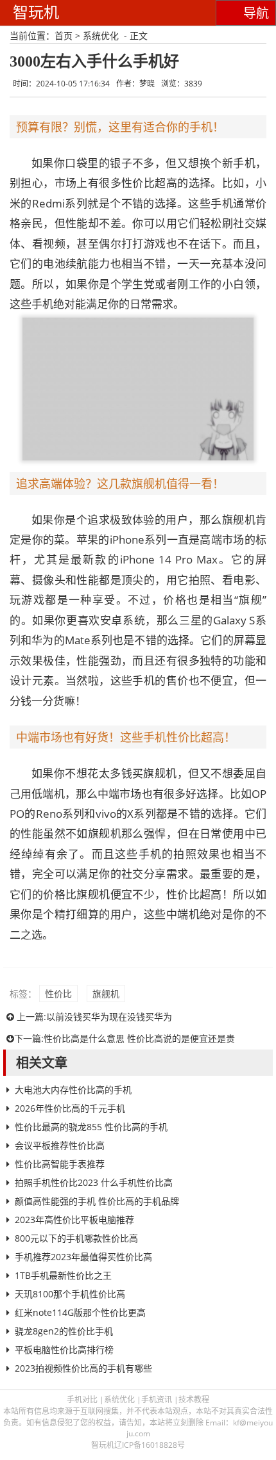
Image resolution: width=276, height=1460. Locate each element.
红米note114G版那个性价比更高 (80, 1312)
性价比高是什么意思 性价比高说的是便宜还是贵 (139, 1038)
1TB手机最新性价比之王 (63, 1275)
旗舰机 (105, 993)
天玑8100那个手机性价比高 (70, 1294)
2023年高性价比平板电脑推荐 (74, 1219)
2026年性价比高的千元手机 (70, 1108)
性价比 (58, 993)
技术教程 (193, 1399)
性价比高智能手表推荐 (60, 1164)
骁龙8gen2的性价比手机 (64, 1331)
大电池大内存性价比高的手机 (73, 1089)
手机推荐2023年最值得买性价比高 (83, 1257)
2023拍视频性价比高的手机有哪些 (83, 1368)
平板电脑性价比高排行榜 (64, 1349)
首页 (64, 35)
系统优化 (101, 35)
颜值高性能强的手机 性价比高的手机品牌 (97, 1201)
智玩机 (36, 12)
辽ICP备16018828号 (149, 1445)
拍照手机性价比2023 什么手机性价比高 (94, 1182)
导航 (256, 13)
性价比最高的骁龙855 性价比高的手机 (91, 1127)
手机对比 (82, 1399)
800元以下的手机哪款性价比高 (76, 1238)
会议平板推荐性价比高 (60, 1145)
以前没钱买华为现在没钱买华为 (109, 1016)
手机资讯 (156, 1399)
